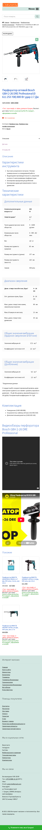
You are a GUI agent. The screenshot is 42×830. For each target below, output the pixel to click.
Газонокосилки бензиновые (12, 685)
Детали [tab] (4, 144)
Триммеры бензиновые (10, 680)
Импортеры (6, 672)
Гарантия (5, 716)
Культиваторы (7, 690)
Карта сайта (6, 670)
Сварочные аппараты (9, 726)
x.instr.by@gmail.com (14, 784)
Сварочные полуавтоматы (11, 729)
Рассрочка (5, 709)
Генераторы (6, 758)
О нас (4, 719)
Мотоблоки (6, 687)
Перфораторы (15, 22)
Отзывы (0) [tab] (6, 150)
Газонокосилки (7, 682)
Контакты (5, 706)
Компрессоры (7, 760)
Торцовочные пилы (9, 755)
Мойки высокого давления (11, 753)
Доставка (5, 711)
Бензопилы (6, 675)
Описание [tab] (5, 138)
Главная (6, 22)
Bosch (8, 129)
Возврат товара (8, 721)
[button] (36, 39)
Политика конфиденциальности (13, 724)
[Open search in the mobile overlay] (21, 16)
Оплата (4, 714)
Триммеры (6, 677)
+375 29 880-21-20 (12, 779)
